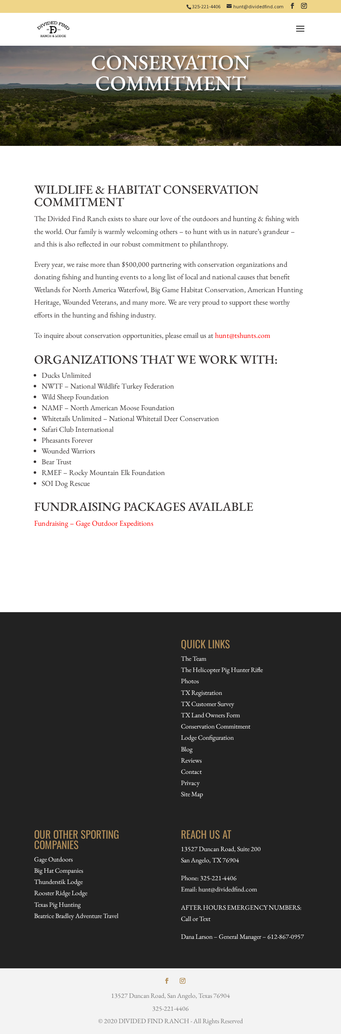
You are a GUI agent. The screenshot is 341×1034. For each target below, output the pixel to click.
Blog (187, 749)
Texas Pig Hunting (57, 904)
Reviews (191, 760)
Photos (190, 681)
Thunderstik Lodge (58, 881)
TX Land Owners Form (210, 715)
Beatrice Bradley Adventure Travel (76, 915)
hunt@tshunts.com (242, 335)
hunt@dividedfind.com (227, 889)
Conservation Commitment (215, 726)
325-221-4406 (206, 6)
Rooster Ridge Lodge (60, 893)
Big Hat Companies (58, 870)
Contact (191, 771)
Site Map (192, 794)
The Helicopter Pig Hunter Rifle (222, 669)
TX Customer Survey (207, 703)
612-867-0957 (285, 936)
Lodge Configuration (207, 737)
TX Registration (201, 692)
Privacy (190, 782)
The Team (193, 658)
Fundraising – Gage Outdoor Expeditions (93, 523)
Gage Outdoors (53, 859)
